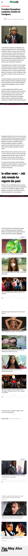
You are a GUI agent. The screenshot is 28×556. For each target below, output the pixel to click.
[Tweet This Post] (12, 23)
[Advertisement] (14, 119)
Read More (19, 233)
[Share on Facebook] (9, 23)
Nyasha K (11, 19)
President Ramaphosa (14, 418)
